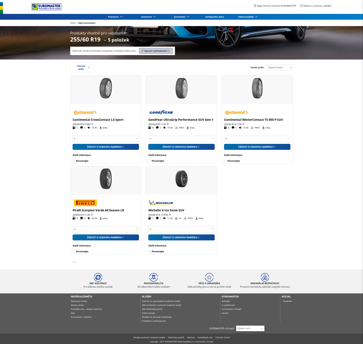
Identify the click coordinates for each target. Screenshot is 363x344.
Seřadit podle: (257, 67)
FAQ (73, 313)
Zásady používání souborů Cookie (149, 337)
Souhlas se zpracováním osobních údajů (161, 301)
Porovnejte (82, 160)
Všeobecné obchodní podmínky (157, 317)
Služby (146, 297)
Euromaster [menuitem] (180, 16)
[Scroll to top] (355, 338)
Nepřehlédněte (81, 297)
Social (286, 297)
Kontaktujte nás (205, 337)
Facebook (287, 301)
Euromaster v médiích (81, 317)
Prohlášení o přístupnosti (154, 321)
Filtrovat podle (81, 67)
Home (73, 23)
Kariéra (225, 313)
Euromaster (230, 297)
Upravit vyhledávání (155, 50)
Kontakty (226, 301)
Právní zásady (148, 313)
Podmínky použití (176, 337)
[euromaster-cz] (45, 6)
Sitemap (191, 337)
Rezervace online (79, 301)
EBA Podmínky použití (152, 309)
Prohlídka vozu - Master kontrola (86, 309)
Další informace (82, 155)
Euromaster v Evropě (231, 309)
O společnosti (228, 305)
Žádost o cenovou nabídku (104, 146)
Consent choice (222, 337)
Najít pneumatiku (86, 23)
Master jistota (77, 305)
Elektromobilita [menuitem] (246, 16)
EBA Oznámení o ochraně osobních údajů (161, 305)
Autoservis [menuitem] (147, 16)
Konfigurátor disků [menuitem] (214, 16)
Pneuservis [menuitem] (114, 16)
